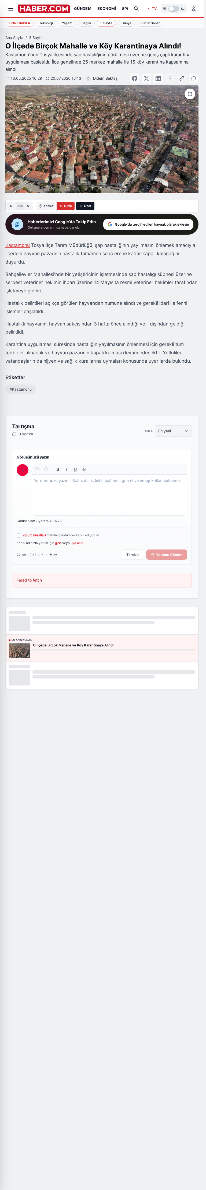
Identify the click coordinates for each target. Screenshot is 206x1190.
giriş (58, 543)
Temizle (132, 554)
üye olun (77, 543)
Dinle (68, 206)
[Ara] (136, 8)
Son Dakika (19, 23)
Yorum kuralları (34, 535)
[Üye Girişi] (193, 8)
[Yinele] (46, 469)
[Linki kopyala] (182, 78)
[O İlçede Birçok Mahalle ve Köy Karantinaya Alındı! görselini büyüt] (190, 94)
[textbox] (109, 495)
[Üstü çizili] (84, 469)
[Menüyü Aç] (10, 8)
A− (12, 206)
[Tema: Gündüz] (174, 8)
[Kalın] (58, 469)
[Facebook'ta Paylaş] (134, 78)
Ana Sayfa (14, 37)
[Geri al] (37, 469)
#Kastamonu (21, 389)
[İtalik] (67, 469)
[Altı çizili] (75, 469)
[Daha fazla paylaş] (170, 78)
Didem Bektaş (105, 78)
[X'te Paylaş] (146, 78)
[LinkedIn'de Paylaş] (158, 78)
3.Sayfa (36, 37)
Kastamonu (17, 245)
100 (20, 206)
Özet (87, 206)
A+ (29, 206)
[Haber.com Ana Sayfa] (44, 8)
